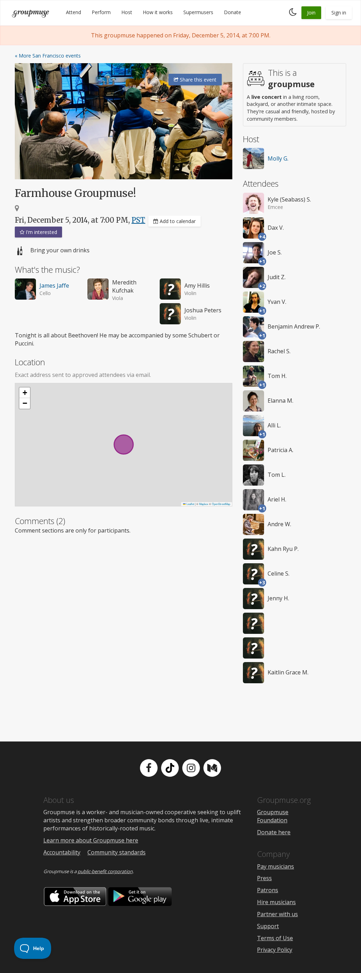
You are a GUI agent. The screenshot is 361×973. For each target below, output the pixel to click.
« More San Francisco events (48, 55)
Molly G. (278, 158)
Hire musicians (276, 902)
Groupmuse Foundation (272, 816)
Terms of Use (275, 938)
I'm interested (40, 232)
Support (268, 926)
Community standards (116, 852)
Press (264, 878)
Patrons (267, 890)
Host (126, 12)
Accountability (61, 852)
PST (138, 220)
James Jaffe (54, 285)
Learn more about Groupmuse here (90, 840)
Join (311, 12)
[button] (24, 393)
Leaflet (190, 504)
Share (197, 79)
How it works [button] (158, 12)
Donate (232, 12)
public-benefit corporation (105, 871)
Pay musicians (275, 866)
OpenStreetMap (221, 504)
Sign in (338, 12)
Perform (101, 12)
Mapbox (203, 504)
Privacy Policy (274, 950)
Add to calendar (177, 221)
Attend (73, 12)
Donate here (273, 832)
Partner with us (277, 914)
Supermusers (198, 12)
